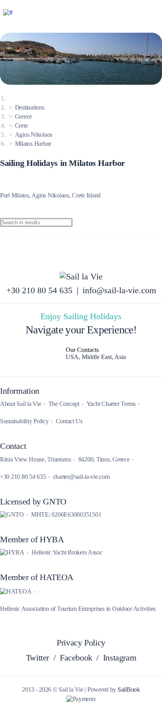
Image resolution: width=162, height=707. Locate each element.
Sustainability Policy (24, 421)
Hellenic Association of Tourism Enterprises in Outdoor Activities (78, 608)
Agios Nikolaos (33, 134)
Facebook (76, 657)
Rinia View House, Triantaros (35, 459)
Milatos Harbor (33, 143)
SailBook (129, 689)
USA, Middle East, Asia (96, 357)
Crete (21, 125)
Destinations (29, 107)
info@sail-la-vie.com (119, 290)
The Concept (63, 403)
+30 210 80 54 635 (39, 290)
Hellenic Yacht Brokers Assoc (67, 552)
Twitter (37, 657)
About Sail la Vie (20, 403)
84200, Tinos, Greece (104, 459)
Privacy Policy (81, 642)
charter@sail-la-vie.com (81, 476)
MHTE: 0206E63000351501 (66, 514)
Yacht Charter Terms (111, 403)
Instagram (119, 657)
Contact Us (69, 421)
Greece (23, 116)
